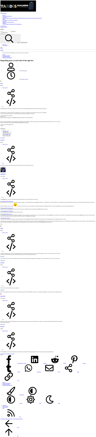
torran (26, 70)
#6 (3, 319)
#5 (3, 286)
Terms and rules (5, 406)
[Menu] (0, 12)
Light (40, 403)
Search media (15, 20)
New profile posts (33, 18)
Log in (1, 48)
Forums (4, 15)
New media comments (21, 18)
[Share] (11, 97)
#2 (3, 163)
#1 (3, 106)
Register (1, 50)
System (20, 403)
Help (3, 408)
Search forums (9, 16)
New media (15, 18)
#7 (3, 349)
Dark (59, 403)
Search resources (11, 22)
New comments (9, 20)
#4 (3, 251)
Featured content (5, 18)
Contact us (4, 405)
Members (4, 23)
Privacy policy (5, 407)
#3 (3, 197)
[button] (32, 394)
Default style (21, 394)
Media (4, 19)
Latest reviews (5, 22)
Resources (4, 21)
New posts (4, 16)
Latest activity (39, 18)
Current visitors (5, 24)
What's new (5, 17)
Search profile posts (18, 24)
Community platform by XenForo (11, 418)
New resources (27, 18)
